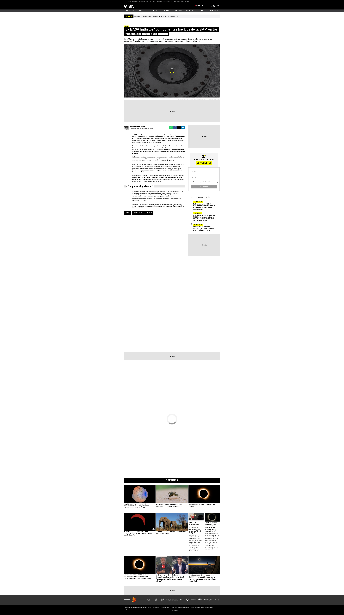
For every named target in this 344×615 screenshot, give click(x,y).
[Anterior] (125, 1)
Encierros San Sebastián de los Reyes (136, 1)
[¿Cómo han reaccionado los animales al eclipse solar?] (172, 522)
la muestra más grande (142, 157)
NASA (128, 213)
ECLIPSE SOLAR (198, 224)
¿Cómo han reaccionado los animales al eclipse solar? (171, 532)
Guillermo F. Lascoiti (137, 126)
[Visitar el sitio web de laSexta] (156, 600)
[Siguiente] (219, 1)
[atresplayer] (210, 6)
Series (202, 10)
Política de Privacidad (209, 181)
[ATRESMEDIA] (130, 599)
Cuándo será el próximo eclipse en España (201, 505)
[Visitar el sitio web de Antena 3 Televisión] (150, 600)
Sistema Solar (137, 213)
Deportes (142, 10)
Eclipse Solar (198, 202)
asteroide (149, 213)
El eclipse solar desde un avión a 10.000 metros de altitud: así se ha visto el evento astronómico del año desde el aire (204, 218)
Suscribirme (204, 186)
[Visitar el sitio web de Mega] (175, 600)
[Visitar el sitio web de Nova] (168, 600)
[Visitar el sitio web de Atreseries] (181, 600)
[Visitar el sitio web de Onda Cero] (187, 600)
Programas (178, 10)
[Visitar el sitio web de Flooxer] (217, 600)
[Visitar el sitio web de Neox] (162, 600)
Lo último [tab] (209, 197)
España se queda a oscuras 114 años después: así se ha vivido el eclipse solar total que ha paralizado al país (211, 527)
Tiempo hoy (159, 1)
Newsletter (214, 10)
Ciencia (172, 480)
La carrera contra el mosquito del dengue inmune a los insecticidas (169, 505)
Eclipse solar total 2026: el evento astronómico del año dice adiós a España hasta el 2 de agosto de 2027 (204, 206)
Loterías (154, 10)
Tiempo (166, 10)
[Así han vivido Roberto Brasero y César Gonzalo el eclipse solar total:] (172, 565)
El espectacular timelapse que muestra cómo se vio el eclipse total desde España (138, 533)
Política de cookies (195, 607)
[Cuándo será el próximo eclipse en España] (204, 494)
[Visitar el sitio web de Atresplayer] (209, 600)
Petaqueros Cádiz (167, 1)
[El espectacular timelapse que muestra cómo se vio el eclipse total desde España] (140, 522)
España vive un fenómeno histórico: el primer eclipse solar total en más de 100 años (204, 228)
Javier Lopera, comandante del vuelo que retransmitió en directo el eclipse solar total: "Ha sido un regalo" (194, 528)
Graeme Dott (188, 1)
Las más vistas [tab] (197, 197)
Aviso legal (174, 607)
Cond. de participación (207, 607)
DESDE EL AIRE (197, 213)
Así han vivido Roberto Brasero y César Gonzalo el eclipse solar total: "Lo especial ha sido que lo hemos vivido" (170, 578)
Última (200, 6)
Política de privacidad (183, 607)
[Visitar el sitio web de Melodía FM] (200, 600)
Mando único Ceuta (151, 1)
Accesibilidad (175, 610)
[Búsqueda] (218, 6)
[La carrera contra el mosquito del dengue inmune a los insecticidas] (172, 494)
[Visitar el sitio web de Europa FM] (193, 600)
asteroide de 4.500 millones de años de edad (154, 137)
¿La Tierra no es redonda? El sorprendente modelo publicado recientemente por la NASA (136, 505)
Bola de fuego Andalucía (178, 1)
